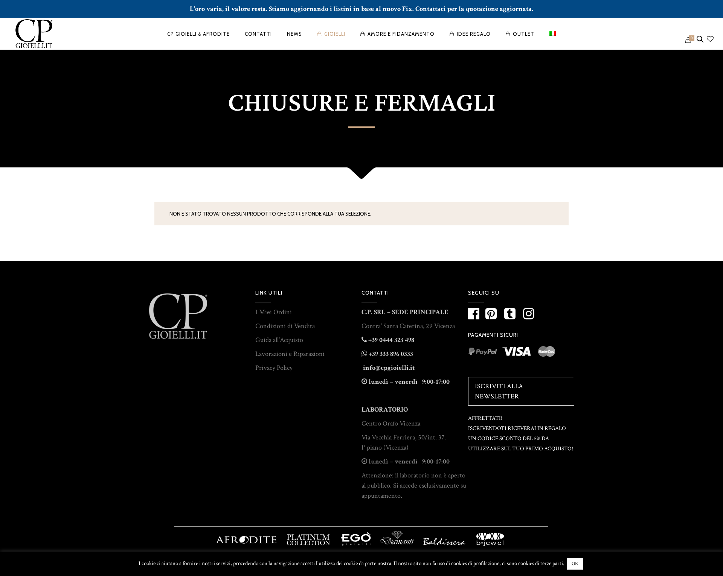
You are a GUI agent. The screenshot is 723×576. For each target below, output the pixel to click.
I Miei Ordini (273, 312)
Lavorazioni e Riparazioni (290, 354)
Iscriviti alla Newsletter (499, 391)
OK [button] (575, 564)
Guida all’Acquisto (279, 340)
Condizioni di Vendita (285, 326)
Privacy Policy (274, 367)
